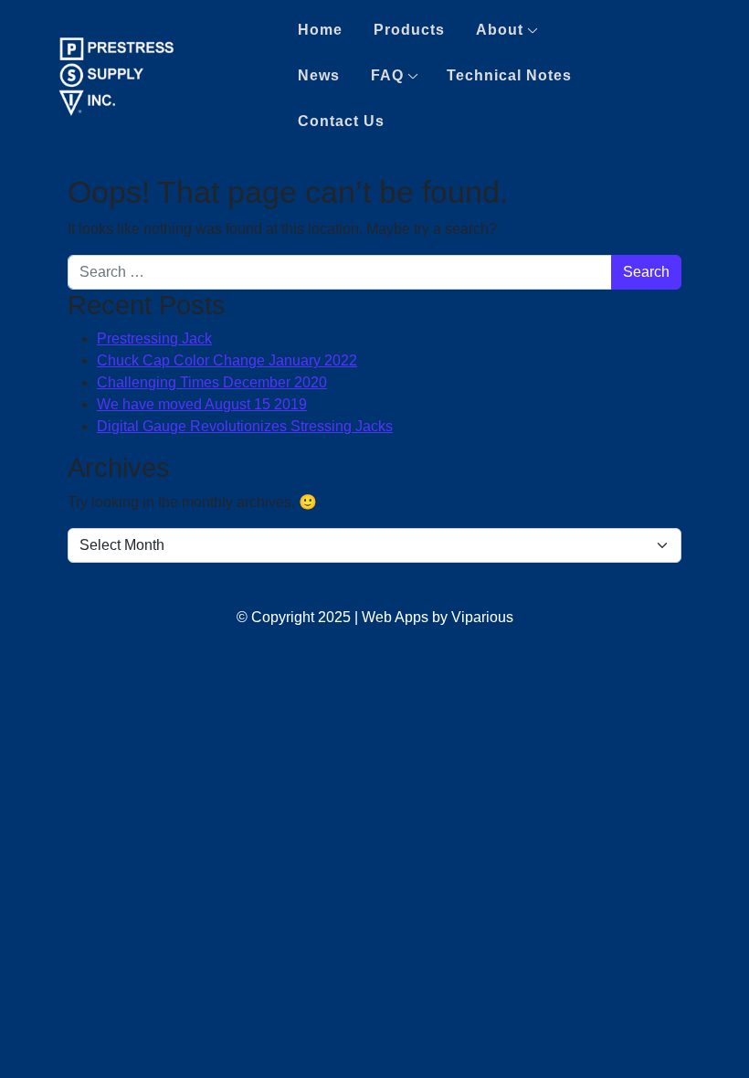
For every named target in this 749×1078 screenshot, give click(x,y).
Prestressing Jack (154, 338)
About (499, 29)
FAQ (387, 75)
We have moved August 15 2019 (202, 404)
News (319, 75)
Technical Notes (509, 75)
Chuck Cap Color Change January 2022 (227, 360)
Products (409, 29)
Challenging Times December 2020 (212, 382)
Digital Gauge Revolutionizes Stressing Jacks (245, 426)
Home (320, 29)
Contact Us (341, 121)
